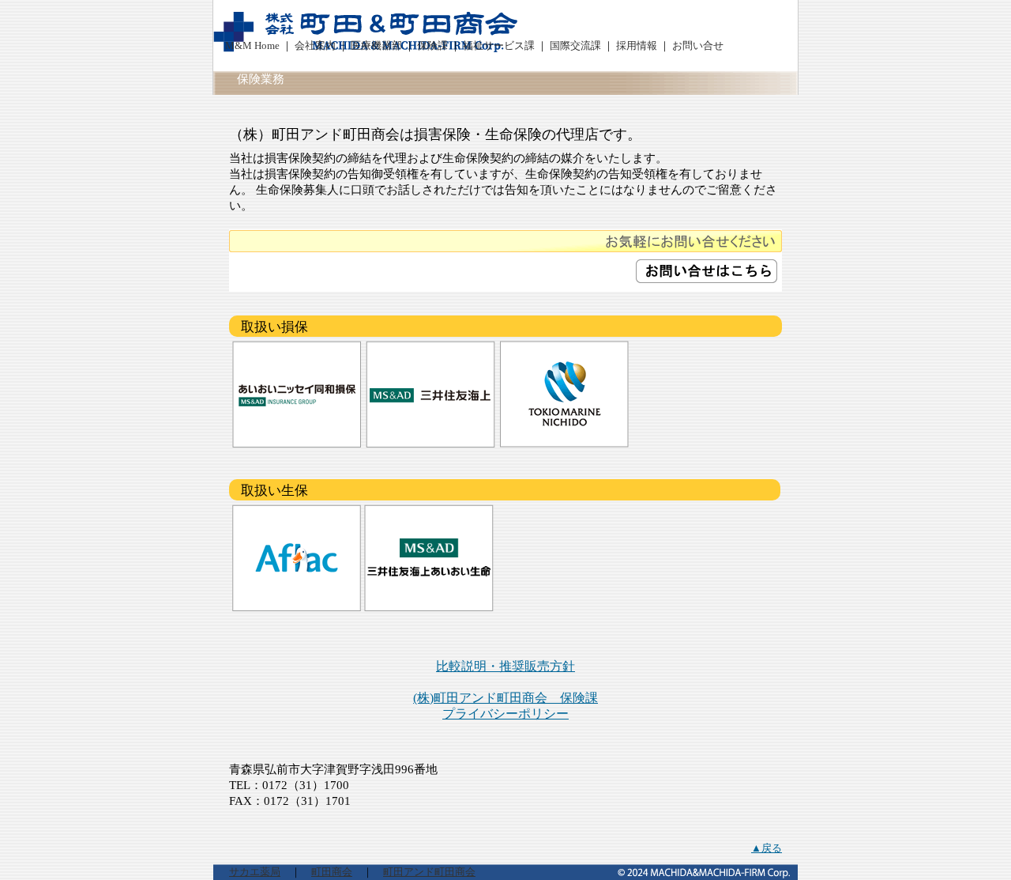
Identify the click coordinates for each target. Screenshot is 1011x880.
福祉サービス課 (499, 45)
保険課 (433, 45)
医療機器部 (377, 45)
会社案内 (315, 45)
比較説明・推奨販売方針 (505, 666)
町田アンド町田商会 (429, 872)
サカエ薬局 (254, 872)
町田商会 (331, 872)
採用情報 (638, 45)
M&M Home (252, 45)
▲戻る (766, 848)
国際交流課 (576, 45)
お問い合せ (697, 45)
